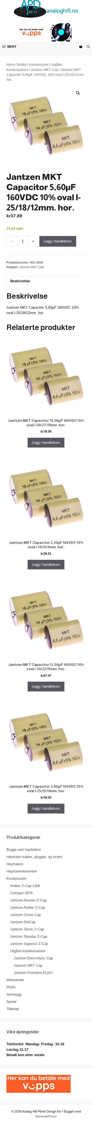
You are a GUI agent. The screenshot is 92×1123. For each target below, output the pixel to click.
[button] (88, 47)
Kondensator (39, 64)
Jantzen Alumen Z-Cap (28, 900)
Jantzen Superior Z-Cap (29, 944)
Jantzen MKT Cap (44, 70)
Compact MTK (21, 893)
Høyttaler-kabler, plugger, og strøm (34, 857)
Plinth (10, 987)
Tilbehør (12, 1009)
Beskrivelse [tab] (20, 281)
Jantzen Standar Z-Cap (28, 936)
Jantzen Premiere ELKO (33, 973)
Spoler (11, 1002)
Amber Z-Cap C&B (25, 886)
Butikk (22, 64)
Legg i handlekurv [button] (46, 443)
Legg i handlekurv (58, 241)
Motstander (15, 980)
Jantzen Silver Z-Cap (27, 929)
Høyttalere (14, 864)
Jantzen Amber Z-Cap (27, 908)
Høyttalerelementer (21, 871)
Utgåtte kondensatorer (28, 951)
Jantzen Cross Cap (25, 915)
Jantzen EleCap (22, 922)
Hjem (10, 64)
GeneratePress (46, 1116)
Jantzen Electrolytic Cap (33, 958)
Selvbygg (13, 994)
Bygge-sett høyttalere (23, 850)
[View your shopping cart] (81, 47)
